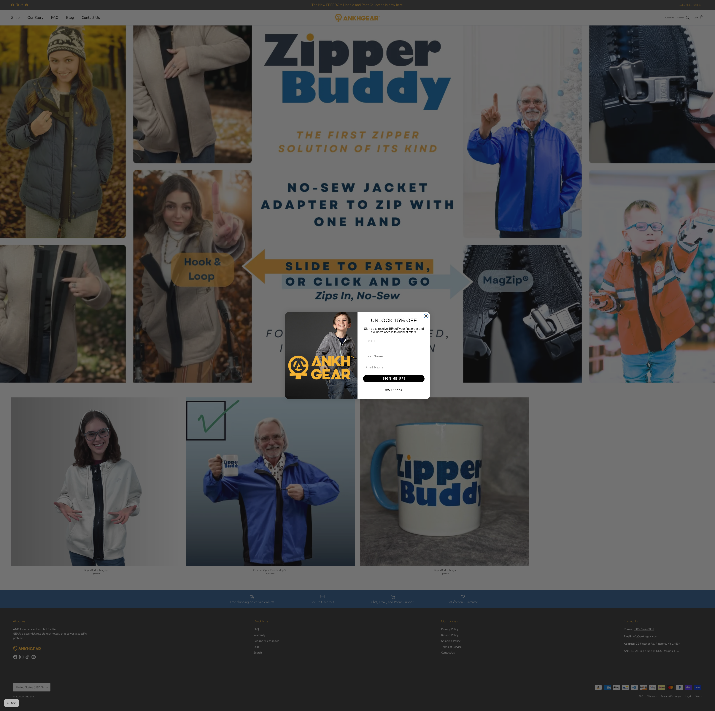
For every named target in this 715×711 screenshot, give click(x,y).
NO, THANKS (394, 390)
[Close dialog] (426, 316)
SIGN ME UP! (394, 378)
